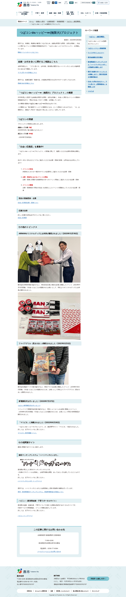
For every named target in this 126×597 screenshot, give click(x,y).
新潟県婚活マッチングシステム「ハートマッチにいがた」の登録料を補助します (97, 64)
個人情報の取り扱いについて (81, 591)
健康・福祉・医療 (55, 13)
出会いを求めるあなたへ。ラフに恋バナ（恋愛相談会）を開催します (97, 84)
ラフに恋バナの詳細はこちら (27, 72)
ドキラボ (91, 91)
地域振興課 (60, 21)
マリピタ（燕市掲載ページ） (27, 433)
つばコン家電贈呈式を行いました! (29, 405)
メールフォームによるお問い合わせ (49, 551)
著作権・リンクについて (63, 591)
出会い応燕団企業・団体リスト (28, 203)
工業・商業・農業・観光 (70, 13)
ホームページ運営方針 (41, 591)
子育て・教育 (39, 13)
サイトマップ (95, 591)
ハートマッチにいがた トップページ (30, 481)
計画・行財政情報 (101, 13)
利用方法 (29, 591)
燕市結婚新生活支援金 (95, 57)
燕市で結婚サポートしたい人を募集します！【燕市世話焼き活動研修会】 (97, 74)
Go (94, 2)
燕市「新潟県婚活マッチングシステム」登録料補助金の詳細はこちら (41, 492)
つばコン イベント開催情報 (97, 48)
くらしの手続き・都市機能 (24, 13)
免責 (52, 591)
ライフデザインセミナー (96, 53)
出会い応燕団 (22, 218)
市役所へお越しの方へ (98, 579)
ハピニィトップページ (25, 516)
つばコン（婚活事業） (74, 21)
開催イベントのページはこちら (28, 52)
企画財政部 (51, 21)
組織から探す (104, 2)
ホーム (31, 21)
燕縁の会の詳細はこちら (26, 83)
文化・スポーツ (86, 13)
